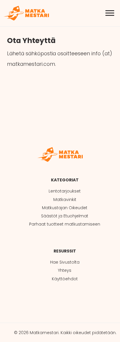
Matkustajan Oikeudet (64, 208)
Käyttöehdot (65, 279)
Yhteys (64, 270)
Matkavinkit (64, 199)
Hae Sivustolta (65, 262)
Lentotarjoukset (65, 191)
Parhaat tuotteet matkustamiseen (64, 224)
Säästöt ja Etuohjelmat (64, 216)
